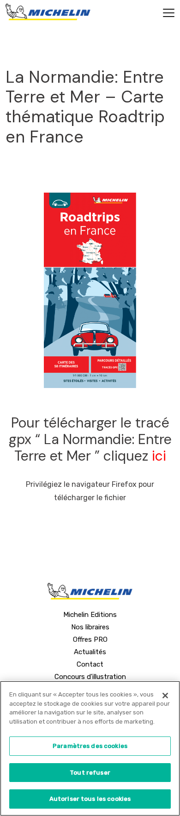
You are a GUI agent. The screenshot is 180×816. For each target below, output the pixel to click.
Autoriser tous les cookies (90, 798)
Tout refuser (90, 772)
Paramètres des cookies (90, 745)
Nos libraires (90, 627)
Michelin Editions (90, 615)
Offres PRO (90, 639)
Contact (90, 664)
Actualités (90, 652)
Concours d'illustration (90, 677)
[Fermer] (165, 695)
